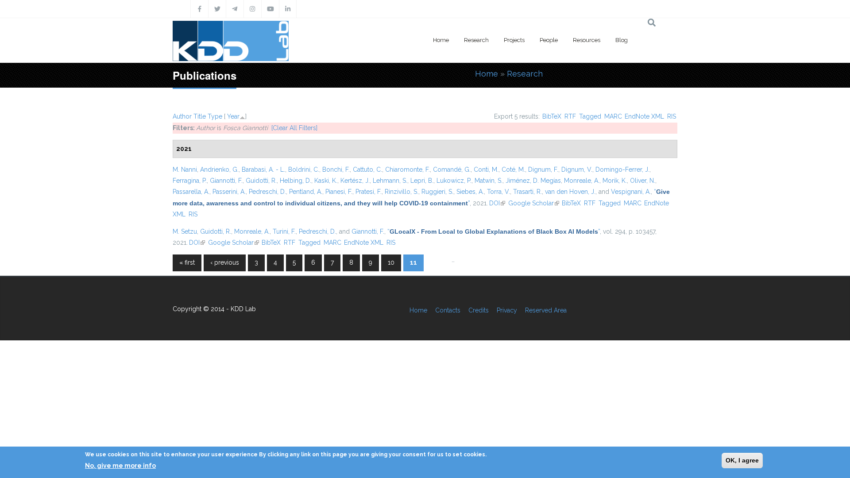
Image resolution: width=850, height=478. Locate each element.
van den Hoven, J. (570, 191)
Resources (586, 40)
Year (233, 116)
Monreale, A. (581, 180)
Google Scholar (533, 203)
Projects (514, 40)
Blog (621, 40)
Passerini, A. (229, 191)
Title (199, 116)
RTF (570, 116)
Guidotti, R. (261, 180)
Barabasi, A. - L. (263, 169)
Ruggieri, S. (437, 191)
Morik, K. (615, 180)
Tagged (590, 116)
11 (413, 262)
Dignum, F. (543, 169)
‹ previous (224, 262)
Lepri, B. (421, 180)
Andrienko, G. (219, 169)
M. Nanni (185, 169)
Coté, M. (513, 169)
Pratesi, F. (368, 191)
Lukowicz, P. (454, 180)
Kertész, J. (355, 180)
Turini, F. (284, 231)
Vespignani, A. (631, 191)
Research (476, 40)
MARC (613, 116)
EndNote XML (644, 116)
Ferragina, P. (190, 180)
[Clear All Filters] (294, 127)
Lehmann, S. (390, 180)
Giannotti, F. (226, 180)
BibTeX (551, 116)
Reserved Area (546, 310)
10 (391, 262)
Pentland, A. (305, 191)
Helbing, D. (295, 180)
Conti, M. (486, 169)
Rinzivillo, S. (401, 191)
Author (182, 116)
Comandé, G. (452, 169)
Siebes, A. (470, 191)
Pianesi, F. (338, 191)
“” (493, 231)
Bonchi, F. (336, 169)
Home (441, 40)
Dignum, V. (576, 169)
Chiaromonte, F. (407, 169)
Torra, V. (498, 191)
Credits (478, 310)
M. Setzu (185, 231)
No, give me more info (120, 465)
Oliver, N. (642, 180)
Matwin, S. (488, 180)
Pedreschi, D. (267, 191)
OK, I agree (742, 460)
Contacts (447, 310)
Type (215, 116)
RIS (671, 116)
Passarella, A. (191, 191)
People (549, 40)
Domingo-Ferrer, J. (622, 169)
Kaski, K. (325, 180)
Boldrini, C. (303, 169)
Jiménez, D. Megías (533, 180)
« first (187, 262)
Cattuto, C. (367, 169)
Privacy (507, 310)
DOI (497, 203)
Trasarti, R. (527, 191)
